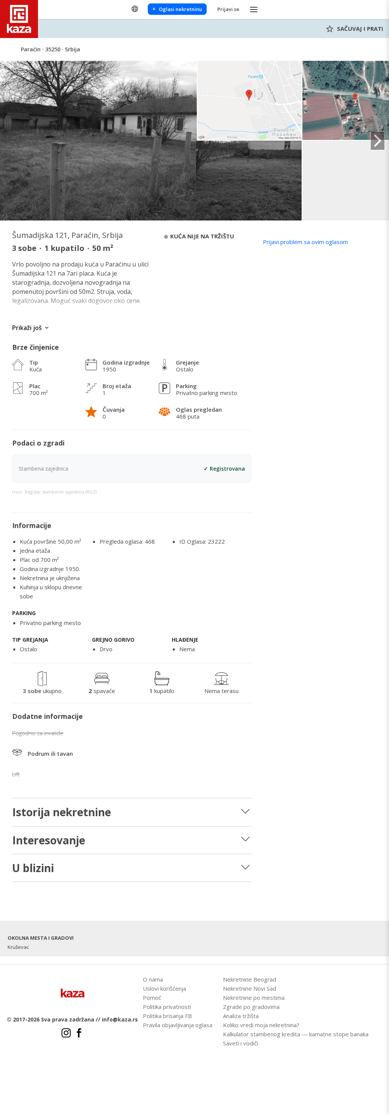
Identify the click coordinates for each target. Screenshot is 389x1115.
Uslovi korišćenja (164, 988)
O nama (153, 979)
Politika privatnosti (167, 1006)
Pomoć (152, 997)
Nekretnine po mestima (254, 997)
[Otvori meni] (254, 9)
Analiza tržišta (241, 1016)
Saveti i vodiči (240, 1043)
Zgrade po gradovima (251, 1006)
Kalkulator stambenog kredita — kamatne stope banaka (295, 1034)
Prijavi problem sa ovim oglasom (305, 242)
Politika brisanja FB (167, 1016)
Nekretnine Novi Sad (249, 988)
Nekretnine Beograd (249, 979)
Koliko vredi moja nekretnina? (261, 1025)
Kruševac (18, 947)
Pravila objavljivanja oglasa (177, 1025)
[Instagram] (66, 1034)
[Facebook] (79, 1034)
